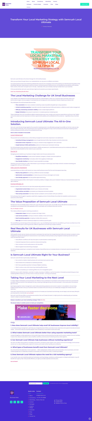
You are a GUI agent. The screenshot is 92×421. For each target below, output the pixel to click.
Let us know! (30, 293)
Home (28, 1)
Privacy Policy (65, 383)
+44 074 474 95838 (41, 397)
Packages (29, 4)
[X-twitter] (22, 402)
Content (55, 1)
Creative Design (37, 4)
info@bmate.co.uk (41, 395)
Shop (52, 4)
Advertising (48, 1)
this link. (43, 300)
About (33, 1)
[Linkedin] (11, 402)
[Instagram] (15, 402)
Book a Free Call (40, 399)
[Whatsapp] (18, 402)
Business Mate (8, 4)
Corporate (45, 4)
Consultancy (40, 1)
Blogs (56, 4)
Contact (28, 7)
